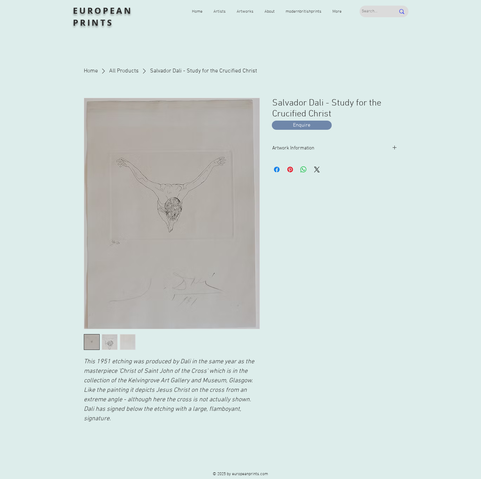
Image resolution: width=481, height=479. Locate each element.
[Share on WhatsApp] (303, 169)
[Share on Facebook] (277, 169)
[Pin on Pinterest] (290, 169)
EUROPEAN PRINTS (102, 16)
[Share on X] (317, 169)
